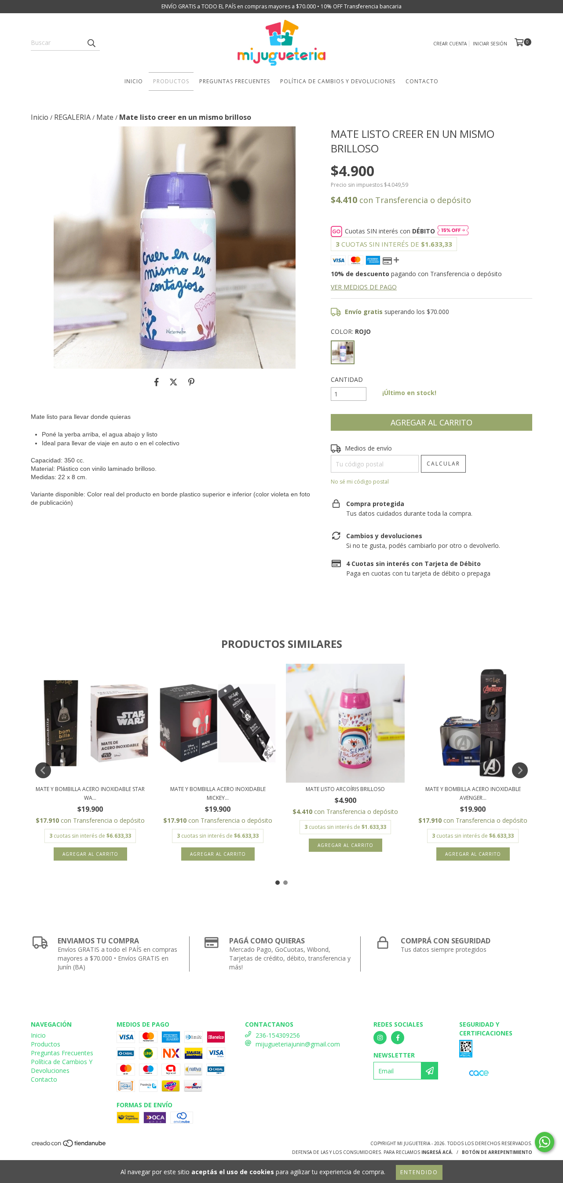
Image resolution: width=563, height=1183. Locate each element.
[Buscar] (91, 43)
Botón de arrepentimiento (497, 1152)
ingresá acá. (437, 1152)
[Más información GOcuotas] (453, 231)
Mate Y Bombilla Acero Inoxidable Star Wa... (90, 793)
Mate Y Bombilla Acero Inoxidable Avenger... (473, 793)
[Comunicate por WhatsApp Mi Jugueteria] (544, 1142)
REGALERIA (72, 117)
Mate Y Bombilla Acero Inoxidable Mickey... (218, 793)
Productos (171, 81)
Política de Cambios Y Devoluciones (337, 81)
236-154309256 (278, 1035)
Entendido (419, 1172)
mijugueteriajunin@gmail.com (298, 1044)
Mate (104, 117)
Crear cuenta (450, 44)
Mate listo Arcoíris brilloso (345, 789)
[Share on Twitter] (173, 381)
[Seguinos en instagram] (380, 1037)
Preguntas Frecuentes (234, 81)
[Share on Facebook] (156, 381)
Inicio (133, 81)
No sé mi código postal (360, 481)
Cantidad (347, 379)
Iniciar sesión (490, 44)
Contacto (422, 81)
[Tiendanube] (69, 1146)
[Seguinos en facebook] (397, 1037)
